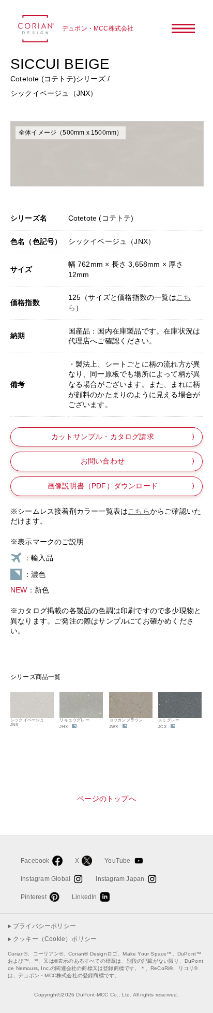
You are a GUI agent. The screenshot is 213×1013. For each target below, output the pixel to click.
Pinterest (34, 897)
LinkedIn (84, 897)
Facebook (35, 860)
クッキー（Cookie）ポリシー (55, 939)
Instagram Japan (120, 878)
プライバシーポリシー (44, 926)
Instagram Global (45, 878)
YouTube (117, 860)
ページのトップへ (106, 798)
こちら (139, 511)
